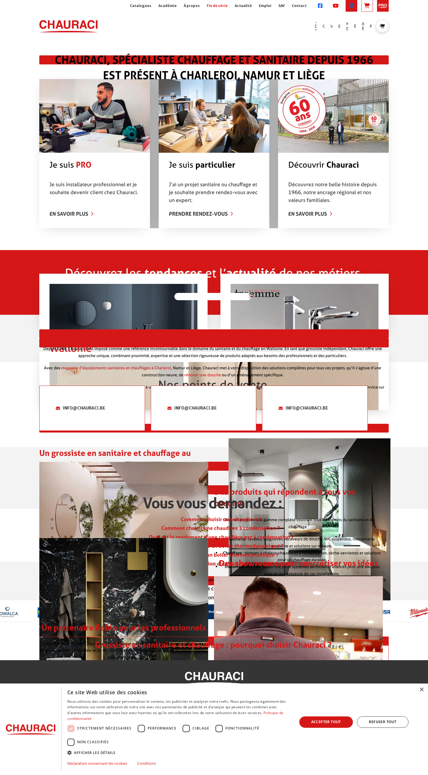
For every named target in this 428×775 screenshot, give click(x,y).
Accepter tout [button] (326, 721)
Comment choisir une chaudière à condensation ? (221, 528)
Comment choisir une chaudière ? (221, 519)
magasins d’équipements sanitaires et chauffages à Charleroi (116, 367)
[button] (382, 26)
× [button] (421, 690)
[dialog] (214, 729)
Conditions (146, 763)
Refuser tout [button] (382, 721)
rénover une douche (203, 374)
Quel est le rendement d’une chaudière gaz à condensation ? (221, 537)
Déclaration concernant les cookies (97, 763)
